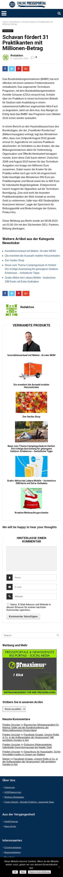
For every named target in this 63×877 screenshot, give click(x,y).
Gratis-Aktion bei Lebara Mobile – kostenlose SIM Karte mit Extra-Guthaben (31, 482)
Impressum (9, 787)
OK (15, 872)
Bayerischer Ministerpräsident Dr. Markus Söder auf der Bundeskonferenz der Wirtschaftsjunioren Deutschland (30, 727)
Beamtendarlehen (12, 852)
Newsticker (15, 22)
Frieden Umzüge (11, 724)
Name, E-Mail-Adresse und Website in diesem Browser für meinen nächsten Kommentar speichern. (28, 607)
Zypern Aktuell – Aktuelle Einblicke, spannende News (29, 802)
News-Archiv (10, 826)
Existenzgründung (12, 847)
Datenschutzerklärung (39, 872)
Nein (23, 872)
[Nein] (59, 867)
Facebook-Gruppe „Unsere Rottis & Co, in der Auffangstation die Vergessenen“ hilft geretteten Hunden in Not (30, 737)
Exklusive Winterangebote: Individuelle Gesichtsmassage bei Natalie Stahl (27, 746)
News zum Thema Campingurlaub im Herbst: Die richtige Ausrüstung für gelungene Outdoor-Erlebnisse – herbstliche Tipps (32, 269)
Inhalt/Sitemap (11, 821)
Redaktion (16, 55)
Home (5, 22)
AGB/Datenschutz (12, 792)
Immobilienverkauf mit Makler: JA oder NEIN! (30, 251)
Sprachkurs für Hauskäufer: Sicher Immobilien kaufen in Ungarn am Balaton (31, 753)
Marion (6, 758)
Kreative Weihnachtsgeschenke (31, 512)
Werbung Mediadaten (14, 797)
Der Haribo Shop (14, 260)
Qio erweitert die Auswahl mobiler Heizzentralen (32, 255)
